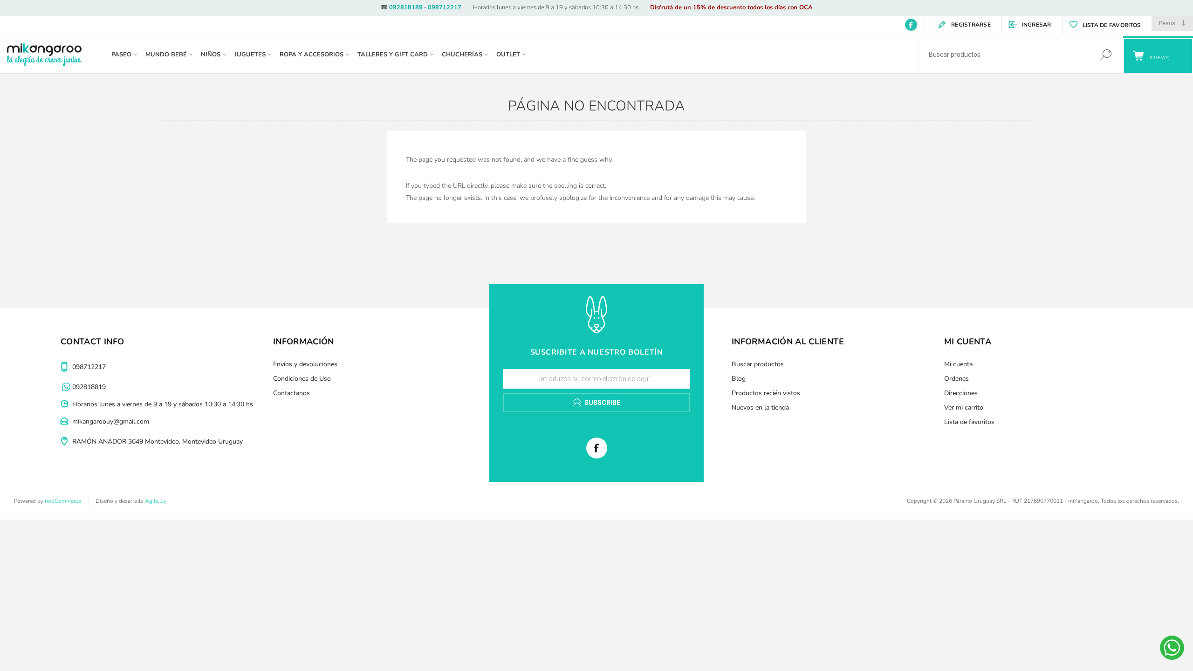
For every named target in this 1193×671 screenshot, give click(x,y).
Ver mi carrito (963, 407)
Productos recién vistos (766, 393)
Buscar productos (758, 364)
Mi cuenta (958, 364)
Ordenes (956, 378)
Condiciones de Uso (302, 378)
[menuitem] (373, 364)
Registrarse (971, 24)
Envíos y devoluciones (305, 364)
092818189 (406, 7)
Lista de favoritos (969, 422)
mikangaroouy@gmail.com (110, 421)
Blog (739, 378)
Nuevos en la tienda (760, 407)
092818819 (89, 387)
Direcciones (961, 393)
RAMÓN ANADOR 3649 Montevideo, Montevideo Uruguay (157, 441)
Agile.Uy (155, 501)
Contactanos (291, 393)
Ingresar (1036, 24)
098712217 (444, 7)
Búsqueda (1105, 54)
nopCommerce (63, 501)
